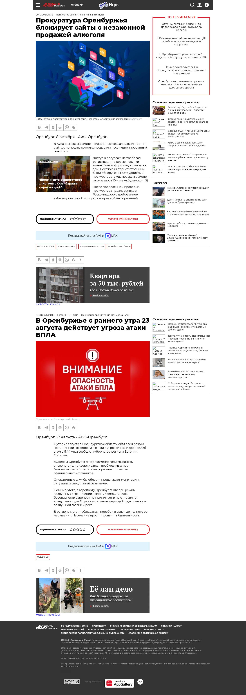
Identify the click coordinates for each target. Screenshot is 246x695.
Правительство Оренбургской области (58, 419)
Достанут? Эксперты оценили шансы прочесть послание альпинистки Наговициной (189, 338)
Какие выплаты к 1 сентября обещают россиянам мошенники (188, 189)
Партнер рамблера (92, 682)
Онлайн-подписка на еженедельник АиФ (133, 626)
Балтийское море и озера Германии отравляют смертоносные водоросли (188, 212)
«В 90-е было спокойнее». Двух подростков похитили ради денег (187, 144)
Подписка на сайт (171, 626)
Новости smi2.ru (48, 304)
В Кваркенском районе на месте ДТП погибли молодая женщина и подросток (181, 41)
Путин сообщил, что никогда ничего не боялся (187, 224)
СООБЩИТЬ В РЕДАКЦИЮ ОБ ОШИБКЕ (148, 633)
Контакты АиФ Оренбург (102, 629)
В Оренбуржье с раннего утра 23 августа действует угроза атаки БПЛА (181, 56)
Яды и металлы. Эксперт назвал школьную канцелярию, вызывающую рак (185, 374)
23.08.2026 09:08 (45, 315)
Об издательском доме (74, 626)
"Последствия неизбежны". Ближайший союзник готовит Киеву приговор (187, 238)
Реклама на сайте (130, 629)
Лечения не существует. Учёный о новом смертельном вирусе (187, 361)
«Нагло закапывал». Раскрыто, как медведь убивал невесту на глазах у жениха (188, 157)
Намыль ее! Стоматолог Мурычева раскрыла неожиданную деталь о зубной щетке (187, 327)
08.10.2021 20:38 (44, 14)
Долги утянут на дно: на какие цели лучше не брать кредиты (187, 201)
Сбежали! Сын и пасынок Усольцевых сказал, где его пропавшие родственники (189, 133)
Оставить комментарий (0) (123, 219)
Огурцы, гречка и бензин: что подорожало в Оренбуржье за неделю (181, 27)
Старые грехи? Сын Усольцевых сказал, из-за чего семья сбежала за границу (188, 122)
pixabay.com (135, 119)
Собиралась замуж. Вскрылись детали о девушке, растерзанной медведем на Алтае (186, 386)
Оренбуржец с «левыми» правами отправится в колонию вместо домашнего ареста (181, 84)
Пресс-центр (99, 626)
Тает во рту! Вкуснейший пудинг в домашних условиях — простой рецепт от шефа (187, 110)
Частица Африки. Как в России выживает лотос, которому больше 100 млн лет (188, 350)
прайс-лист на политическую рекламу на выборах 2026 (92, 633)
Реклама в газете (154, 629)
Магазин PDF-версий (72, 629)
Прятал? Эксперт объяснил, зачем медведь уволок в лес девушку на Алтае (187, 169)
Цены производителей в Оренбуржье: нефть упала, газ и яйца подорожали (181, 70)
